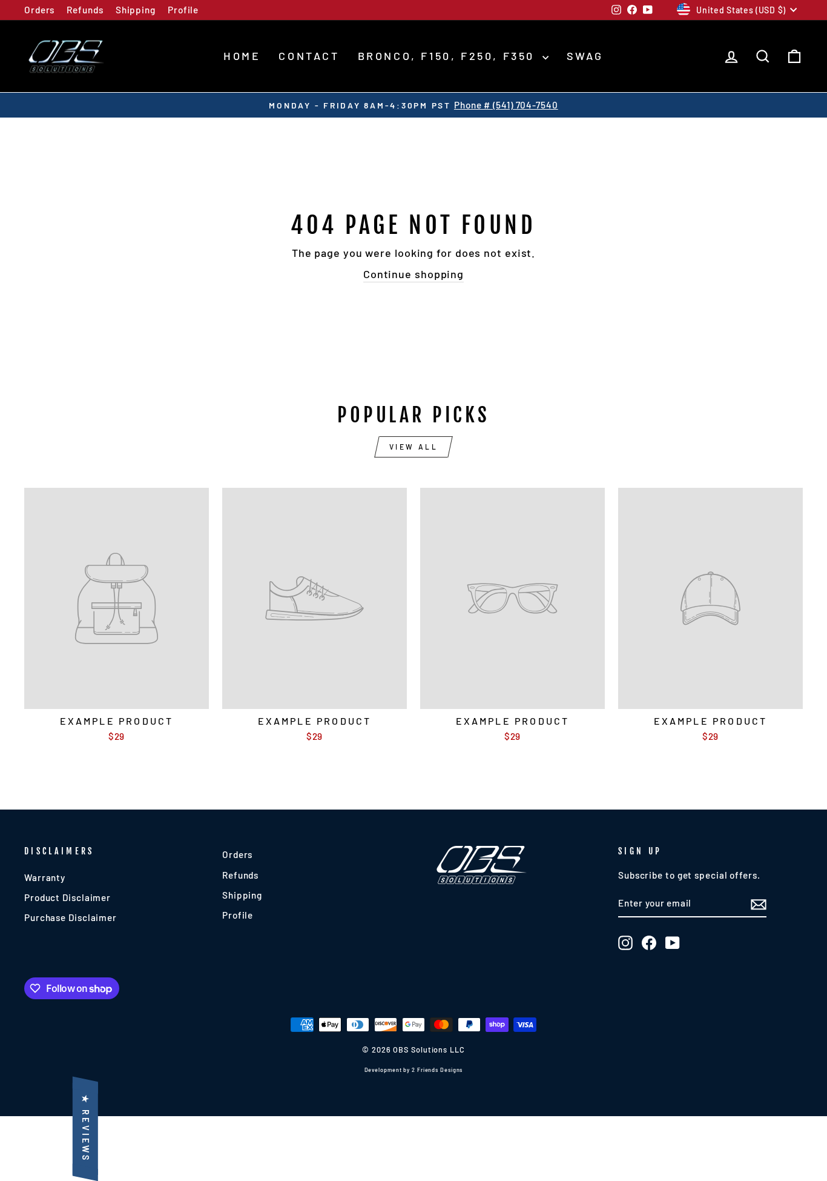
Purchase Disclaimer (70, 917)
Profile (183, 9)
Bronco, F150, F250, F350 (448, 55)
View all (413, 446)
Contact (308, 55)
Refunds (85, 9)
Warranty (44, 877)
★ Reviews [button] (86, 1128)
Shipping (136, 9)
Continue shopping (413, 274)
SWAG (585, 55)
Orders (39, 9)
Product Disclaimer (67, 897)
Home (241, 55)
